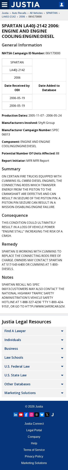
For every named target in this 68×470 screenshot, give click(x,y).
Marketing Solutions (20, 393)
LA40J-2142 (9, 16)
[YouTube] (21, 414)
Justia (5, 12)
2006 (22, 16)
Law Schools (13, 357)
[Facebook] (26, 414)
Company (34, 436)
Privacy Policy (34, 456)
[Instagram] (31, 414)
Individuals (12, 340)
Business (11, 348)
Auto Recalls (19, 12)
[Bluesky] (42, 414)
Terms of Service (34, 449)
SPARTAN (51, 12)
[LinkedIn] (15, 414)
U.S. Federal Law (17, 366)
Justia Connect (34, 423)
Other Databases (17, 384)
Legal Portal (34, 430)
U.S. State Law (15, 375)
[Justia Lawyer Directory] (52, 414)
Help (34, 443)
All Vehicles (36, 12)
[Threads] (36, 414)
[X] (47, 414)
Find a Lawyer (15, 331)
